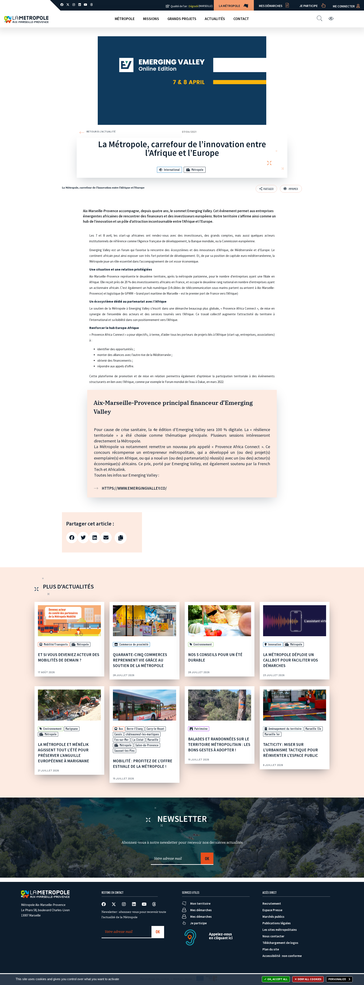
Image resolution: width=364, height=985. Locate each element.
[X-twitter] (68, 5)
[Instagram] (74, 5)
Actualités (215, 18)
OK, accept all (277, 979)
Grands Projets (181, 18)
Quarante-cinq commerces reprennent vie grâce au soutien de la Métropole (140, 660)
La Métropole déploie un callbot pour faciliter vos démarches (290, 660)
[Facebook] (62, 5)
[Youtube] (85, 5)
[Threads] (91, 5)
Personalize (337, 979)
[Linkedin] (80, 5)
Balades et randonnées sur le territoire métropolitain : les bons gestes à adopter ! (219, 744)
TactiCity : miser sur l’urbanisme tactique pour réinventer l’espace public (290, 750)
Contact (241, 18)
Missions (151, 18)
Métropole (125, 18)
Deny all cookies (309, 979)
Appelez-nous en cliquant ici (221, 936)
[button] (291, 188)
